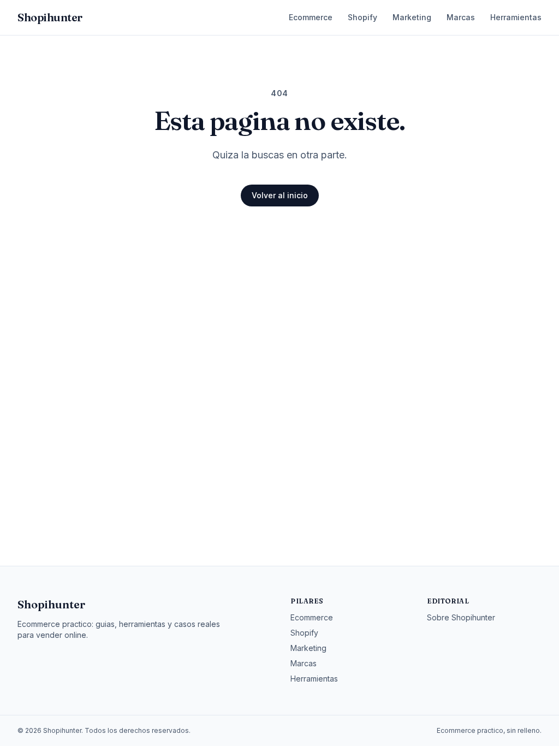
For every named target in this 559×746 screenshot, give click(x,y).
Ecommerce (310, 17)
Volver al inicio (280, 195)
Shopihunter (51, 604)
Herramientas (516, 17)
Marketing (412, 17)
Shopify (362, 17)
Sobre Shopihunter (461, 617)
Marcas (461, 17)
